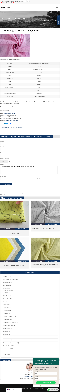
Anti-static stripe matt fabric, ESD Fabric (15, 265)
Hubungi (28, 388)
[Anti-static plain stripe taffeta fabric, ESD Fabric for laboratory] (45, 260)
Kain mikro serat (7, 301)
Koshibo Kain (6, 298)
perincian (7, 228)
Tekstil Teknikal (19, 127)
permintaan (22, 228)
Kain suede (5, 334)
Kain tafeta (6, 337)
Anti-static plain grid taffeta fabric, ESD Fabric (48, 193)
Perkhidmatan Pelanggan (38, 388)
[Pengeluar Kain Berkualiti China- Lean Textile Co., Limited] (5, 9)
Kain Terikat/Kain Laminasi (10, 279)
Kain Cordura (6, 285)
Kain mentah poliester (8, 325)
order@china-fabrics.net (20, 2)
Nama (36, 371)
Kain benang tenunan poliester (11, 322)
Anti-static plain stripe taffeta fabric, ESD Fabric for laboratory (45, 265)
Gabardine (5, 296)
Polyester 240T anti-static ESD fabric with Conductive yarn (14, 232)
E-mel (36, 376)
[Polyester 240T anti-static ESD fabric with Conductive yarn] (14, 227)
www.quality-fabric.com (12, 120)
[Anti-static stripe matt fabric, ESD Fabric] (14, 260)
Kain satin (5, 331)
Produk (5, 354)
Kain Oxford (6, 313)
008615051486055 (7, 2)
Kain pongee (6, 319)
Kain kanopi (6, 276)
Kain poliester (7, 290)
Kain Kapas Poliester (8, 316)
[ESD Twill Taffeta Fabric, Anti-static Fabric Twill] (45, 223)
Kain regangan (6, 328)
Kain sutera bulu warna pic (9, 343)
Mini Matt (5, 304)
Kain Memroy (6, 307)
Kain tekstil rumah (7, 346)
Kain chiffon (6, 282)
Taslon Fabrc (6, 340)
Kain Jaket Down (7, 288)
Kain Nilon (6, 292)
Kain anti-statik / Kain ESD (53, 20)
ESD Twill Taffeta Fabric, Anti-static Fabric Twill (45, 228)
